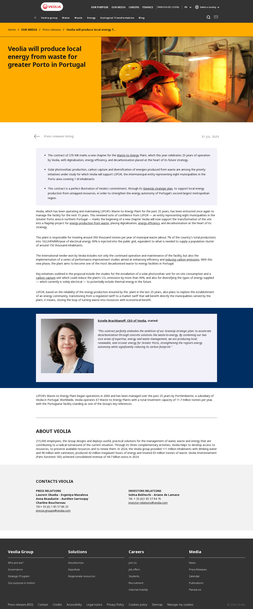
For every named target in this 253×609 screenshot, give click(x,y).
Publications (196, 583)
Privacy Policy (115, 604)
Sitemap (157, 604)
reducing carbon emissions (182, 259)
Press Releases (198, 569)
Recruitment (136, 583)
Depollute (74, 569)
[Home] (35, 18)
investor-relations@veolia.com (148, 503)
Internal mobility (138, 589)
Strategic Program (18, 576)
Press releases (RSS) (20, 604)
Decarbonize (76, 562)
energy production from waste (89, 223)
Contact (43, 604)
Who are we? (15, 562)
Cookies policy (138, 604)
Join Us (133, 562)
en (186, 7)
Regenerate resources (81, 576)
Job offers (134, 569)
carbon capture (46, 278)
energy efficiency (149, 223)
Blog (141, 17)
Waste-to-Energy (128, 155)
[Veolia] (52, 6)
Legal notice (94, 604)
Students (134, 576)
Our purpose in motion (21, 583)
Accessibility (74, 604)
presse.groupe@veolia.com (53, 510)
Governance (15, 569)
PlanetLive (195, 589)
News (192, 562)
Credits (57, 604)
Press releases (51, 29)
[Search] (208, 17)
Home (12, 29)
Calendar (194, 576)
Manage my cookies (180, 604)
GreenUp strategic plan (158, 188)
